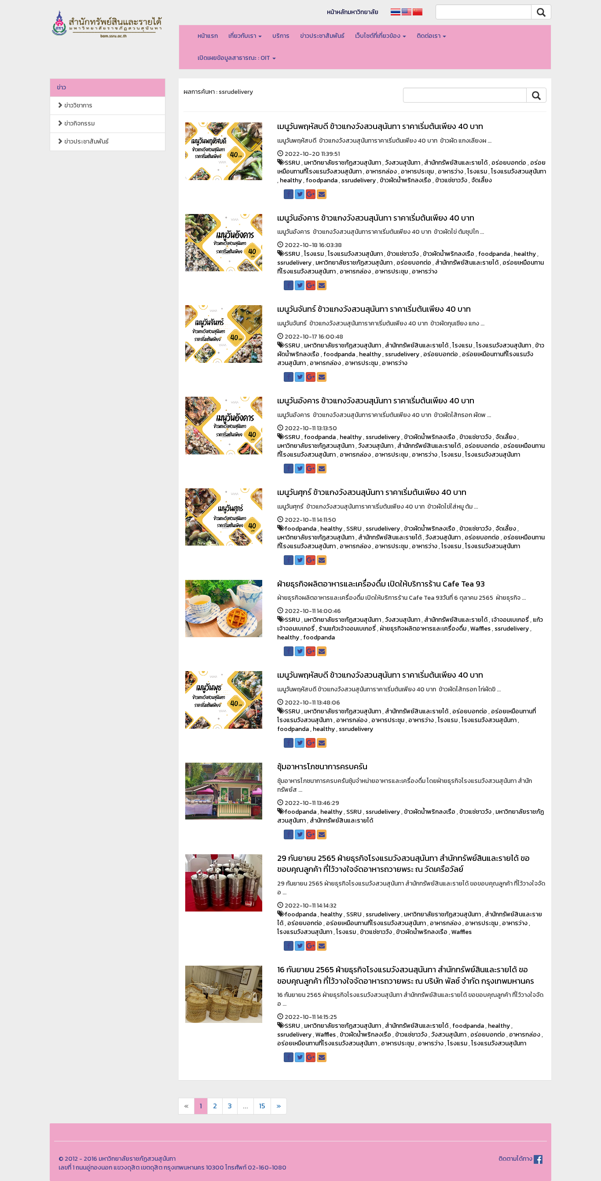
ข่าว (61, 87)
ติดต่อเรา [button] (429, 36)
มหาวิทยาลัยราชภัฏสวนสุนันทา (342, 162)
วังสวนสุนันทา (402, 162)
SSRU (292, 162)
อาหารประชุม (417, 171)
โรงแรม (477, 171)
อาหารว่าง (450, 171)
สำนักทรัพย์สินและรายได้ (455, 162)
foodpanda (321, 180)
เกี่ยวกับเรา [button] (242, 36)
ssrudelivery (358, 180)
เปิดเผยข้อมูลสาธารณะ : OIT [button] (234, 58)
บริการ (281, 36)
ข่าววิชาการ (77, 105)
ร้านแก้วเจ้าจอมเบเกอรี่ (347, 628)
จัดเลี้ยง (481, 180)
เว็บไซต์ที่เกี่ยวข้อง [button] (378, 36)
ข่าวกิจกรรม (79, 123)
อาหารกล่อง (381, 171)
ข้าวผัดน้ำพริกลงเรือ (405, 180)
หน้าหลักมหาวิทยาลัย (352, 12)
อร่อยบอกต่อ (508, 162)
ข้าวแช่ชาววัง (451, 180)
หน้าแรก (208, 36)
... (245, 1105)
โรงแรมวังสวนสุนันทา (518, 171)
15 (262, 1105)
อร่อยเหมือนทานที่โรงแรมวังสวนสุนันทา (376, 923)
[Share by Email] (321, 194)
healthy (291, 180)
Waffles (480, 628)
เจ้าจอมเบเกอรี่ (510, 619)
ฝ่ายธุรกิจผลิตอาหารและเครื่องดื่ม (423, 628)
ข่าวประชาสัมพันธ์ (322, 36)
